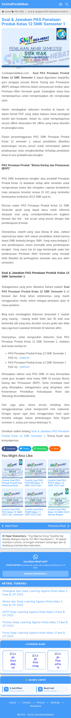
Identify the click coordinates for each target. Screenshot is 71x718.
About (12, 702)
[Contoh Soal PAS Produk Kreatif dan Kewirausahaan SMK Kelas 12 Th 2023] (12, 468)
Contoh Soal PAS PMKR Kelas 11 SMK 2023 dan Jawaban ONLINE (34, 513)
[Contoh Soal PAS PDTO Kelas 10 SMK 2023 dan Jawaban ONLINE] (58, 468)
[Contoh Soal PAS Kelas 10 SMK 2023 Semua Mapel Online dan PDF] (58, 497)
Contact (26, 702)
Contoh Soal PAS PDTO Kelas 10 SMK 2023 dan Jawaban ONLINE (57, 484)
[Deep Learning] (13, 660)
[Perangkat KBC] (35, 660)
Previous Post (57, 526)
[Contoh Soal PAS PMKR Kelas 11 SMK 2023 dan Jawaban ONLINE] (35, 497)
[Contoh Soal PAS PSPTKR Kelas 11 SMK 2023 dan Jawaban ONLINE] (35, 468)
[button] (55, 448)
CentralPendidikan (15, 4)
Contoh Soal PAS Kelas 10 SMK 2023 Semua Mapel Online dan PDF (58, 513)
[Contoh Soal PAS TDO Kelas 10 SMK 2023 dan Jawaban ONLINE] (12, 497)
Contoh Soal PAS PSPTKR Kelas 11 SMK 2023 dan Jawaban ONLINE (34, 484)
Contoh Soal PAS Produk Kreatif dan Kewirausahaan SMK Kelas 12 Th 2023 (12, 485)
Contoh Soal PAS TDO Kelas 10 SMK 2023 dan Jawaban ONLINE (12, 513)
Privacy (41, 702)
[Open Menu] (60, 4)
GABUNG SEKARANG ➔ (35, 574)
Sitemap (55, 702)
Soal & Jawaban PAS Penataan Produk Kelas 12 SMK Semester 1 (33, 21)
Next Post (11, 526)
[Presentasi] (58, 660)
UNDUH (24, 358)
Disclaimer (35, 706)
